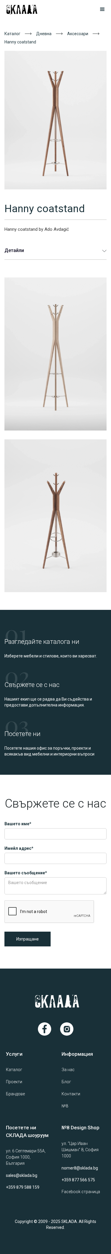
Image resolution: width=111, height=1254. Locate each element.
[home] (29, 9)
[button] (100, 9)
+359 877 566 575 (78, 1179)
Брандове (15, 1093)
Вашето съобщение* (25, 872)
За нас (68, 1069)
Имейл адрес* (18, 848)
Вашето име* (17, 823)
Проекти (14, 1081)
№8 (65, 1106)
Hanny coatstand (20, 42)
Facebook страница (81, 1191)
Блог (66, 1081)
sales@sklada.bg (21, 1175)
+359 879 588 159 (22, 1187)
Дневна (44, 33)
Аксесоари (77, 33)
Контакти (71, 1093)
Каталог (12, 33)
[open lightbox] (55, 120)
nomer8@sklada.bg (80, 1168)
